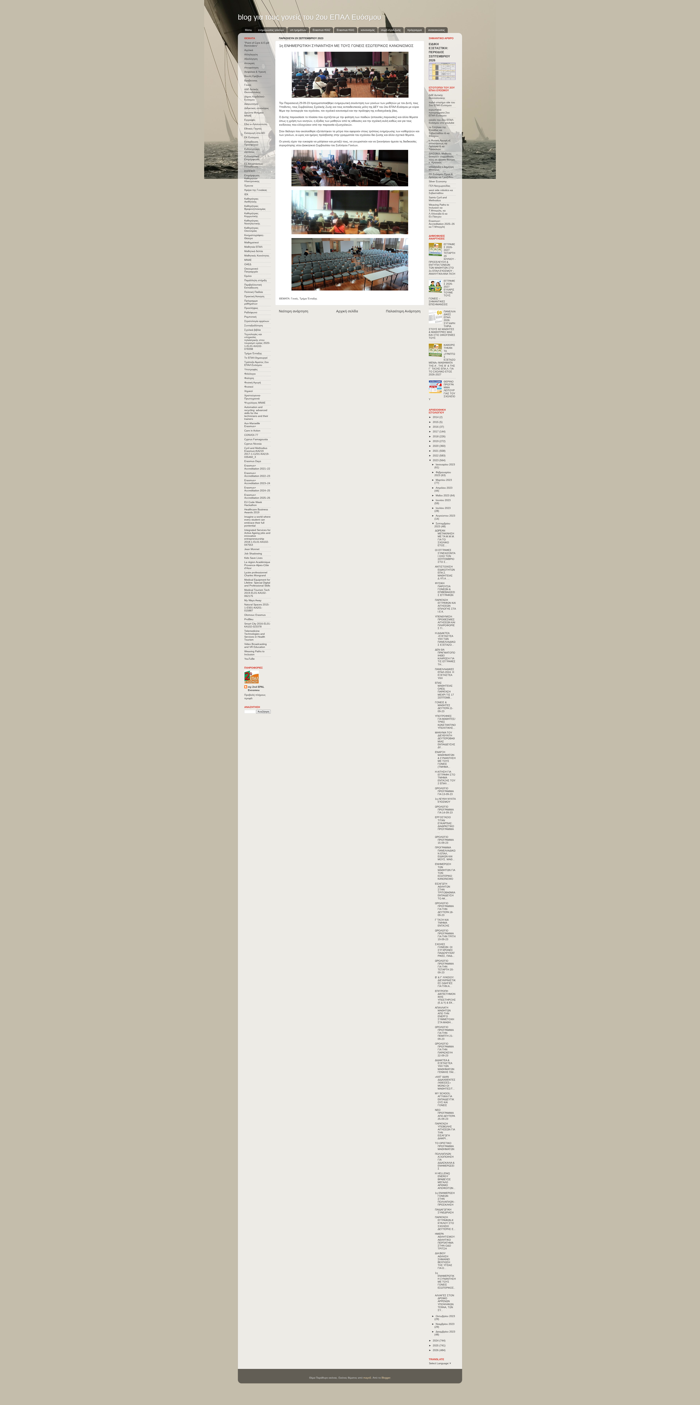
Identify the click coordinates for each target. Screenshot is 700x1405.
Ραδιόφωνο (250, 312)
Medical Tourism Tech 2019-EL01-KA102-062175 (257, 593)
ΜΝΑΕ (248, 260)
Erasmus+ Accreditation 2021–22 (257, 467)
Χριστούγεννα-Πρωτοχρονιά (252, 397)
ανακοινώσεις (436, 30)
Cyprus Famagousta (256, 439)
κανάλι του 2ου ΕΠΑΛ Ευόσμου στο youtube (441, 121)
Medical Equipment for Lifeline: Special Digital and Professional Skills (257, 582)
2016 (436, 426)
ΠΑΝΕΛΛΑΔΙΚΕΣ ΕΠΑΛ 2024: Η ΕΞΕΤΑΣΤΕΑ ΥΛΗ (444, 674)
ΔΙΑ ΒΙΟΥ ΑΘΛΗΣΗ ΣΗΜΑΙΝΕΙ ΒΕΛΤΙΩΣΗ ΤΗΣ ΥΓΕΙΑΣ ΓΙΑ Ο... (443, 1260)
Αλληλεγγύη (251, 54)
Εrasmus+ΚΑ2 (321, 30)
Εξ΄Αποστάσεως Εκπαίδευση (253, 165)
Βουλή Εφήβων (253, 76)
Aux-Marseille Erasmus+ (252, 425)
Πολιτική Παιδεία (253, 292)
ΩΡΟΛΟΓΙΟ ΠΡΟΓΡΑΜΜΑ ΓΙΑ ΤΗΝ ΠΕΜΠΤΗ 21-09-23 (444, 1033)
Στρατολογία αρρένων (256, 321)
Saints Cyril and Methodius (438, 199)
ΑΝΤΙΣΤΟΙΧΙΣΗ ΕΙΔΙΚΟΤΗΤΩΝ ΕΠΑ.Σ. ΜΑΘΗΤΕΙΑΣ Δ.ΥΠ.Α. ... (445, 572)
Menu (248, 30)
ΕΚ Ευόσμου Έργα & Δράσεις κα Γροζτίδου (441, 175)
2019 (436, 441)
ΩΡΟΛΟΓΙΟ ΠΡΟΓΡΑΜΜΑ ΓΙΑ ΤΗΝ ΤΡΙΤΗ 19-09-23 (445, 935)
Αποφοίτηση (251, 67)
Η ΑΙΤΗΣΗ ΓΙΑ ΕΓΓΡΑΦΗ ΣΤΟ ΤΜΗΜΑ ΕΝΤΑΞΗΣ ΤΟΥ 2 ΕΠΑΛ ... (445, 777)
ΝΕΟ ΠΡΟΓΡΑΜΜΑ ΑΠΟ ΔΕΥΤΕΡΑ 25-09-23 (445, 1114)
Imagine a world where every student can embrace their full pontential (257, 521)
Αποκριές (249, 63)
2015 (436, 422)
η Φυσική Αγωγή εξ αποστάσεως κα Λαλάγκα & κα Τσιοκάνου (439, 145)
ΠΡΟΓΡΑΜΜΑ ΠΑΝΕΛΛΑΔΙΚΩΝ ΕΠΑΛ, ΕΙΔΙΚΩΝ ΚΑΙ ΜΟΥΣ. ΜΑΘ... (445, 853)
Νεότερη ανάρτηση (293, 311)
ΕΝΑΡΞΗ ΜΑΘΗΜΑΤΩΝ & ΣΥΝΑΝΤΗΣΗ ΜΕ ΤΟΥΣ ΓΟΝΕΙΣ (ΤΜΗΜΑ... (445, 759)
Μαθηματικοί (251, 242)
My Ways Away (252, 600)
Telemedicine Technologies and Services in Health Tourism (254, 635)
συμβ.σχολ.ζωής (391, 30)
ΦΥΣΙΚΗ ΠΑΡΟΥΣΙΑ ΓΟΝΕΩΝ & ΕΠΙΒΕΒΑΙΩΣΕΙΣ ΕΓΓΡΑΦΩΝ (445, 589)
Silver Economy (438, 181)
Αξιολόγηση (251, 59)
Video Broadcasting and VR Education (255, 645)
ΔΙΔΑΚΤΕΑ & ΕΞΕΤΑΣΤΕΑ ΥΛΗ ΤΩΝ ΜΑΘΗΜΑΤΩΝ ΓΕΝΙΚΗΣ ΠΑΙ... (445, 1066)
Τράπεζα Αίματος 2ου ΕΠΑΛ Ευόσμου (256, 363)
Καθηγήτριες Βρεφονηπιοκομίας (255, 207)
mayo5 (367, 1377)
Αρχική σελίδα (347, 311)
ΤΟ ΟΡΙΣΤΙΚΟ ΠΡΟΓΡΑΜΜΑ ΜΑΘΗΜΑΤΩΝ (444, 1146)
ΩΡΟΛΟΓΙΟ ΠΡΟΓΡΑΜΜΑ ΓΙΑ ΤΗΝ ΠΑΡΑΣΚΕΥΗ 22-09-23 (444, 1049)
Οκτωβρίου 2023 (445, 1316)
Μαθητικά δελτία (253, 251)
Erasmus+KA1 (345, 30)
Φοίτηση (249, 378)
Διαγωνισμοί (251, 104)
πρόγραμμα (414, 30)
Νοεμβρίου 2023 (445, 1324)
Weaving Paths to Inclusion (254, 653)
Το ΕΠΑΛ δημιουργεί (255, 357)
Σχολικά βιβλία (252, 330)
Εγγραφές (249, 120)
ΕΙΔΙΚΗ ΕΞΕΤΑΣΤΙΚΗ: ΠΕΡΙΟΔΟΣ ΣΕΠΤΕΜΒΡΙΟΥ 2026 (439, 52)
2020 (436, 446)
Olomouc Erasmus (255, 615)
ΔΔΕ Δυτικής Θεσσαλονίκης (252, 91)
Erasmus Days (252, 461)
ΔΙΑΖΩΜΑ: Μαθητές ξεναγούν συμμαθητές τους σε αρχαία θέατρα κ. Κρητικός (442, 158)
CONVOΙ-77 (251, 435)
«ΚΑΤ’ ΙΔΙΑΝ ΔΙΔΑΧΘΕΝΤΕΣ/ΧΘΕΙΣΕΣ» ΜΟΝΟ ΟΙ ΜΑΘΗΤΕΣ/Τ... (445, 1083)
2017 (436, 431)
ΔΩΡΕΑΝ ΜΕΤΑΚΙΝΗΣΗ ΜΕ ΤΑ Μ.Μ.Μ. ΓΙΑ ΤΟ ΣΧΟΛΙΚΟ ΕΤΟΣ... (445, 538)
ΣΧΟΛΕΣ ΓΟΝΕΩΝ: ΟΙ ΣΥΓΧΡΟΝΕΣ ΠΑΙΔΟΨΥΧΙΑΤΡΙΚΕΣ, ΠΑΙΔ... (445, 950)
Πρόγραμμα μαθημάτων (251, 302)
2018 (436, 436)
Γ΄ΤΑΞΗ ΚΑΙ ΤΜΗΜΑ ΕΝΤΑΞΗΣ (442, 923)
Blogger (386, 1377)
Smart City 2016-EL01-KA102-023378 (257, 625)
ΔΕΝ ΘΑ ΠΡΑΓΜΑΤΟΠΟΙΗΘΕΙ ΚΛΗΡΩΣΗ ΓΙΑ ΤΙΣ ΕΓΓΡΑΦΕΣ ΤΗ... (445, 657)
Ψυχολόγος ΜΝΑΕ (254, 402)
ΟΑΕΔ (247, 264)
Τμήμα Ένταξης (308, 298)
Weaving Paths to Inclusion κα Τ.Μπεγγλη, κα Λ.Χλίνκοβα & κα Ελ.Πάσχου (439, 210)
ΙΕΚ (246, 194)
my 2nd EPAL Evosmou (256, 689)
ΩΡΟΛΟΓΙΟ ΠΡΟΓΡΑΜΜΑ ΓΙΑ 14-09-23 (444, 809)
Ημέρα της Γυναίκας (255, 190)
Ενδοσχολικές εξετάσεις (252, 150)
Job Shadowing (253, 553)
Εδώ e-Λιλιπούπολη (255, 124)
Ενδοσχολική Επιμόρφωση (251, 158)
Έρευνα (248, 185)
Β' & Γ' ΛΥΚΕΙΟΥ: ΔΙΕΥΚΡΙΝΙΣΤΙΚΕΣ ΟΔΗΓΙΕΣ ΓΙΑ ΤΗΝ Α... (445, 982)
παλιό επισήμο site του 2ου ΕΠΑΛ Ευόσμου (442, 104)
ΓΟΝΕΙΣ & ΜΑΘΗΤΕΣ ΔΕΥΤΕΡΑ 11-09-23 (444, 707)
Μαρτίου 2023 (444, 480)
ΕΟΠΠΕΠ (249, 171)
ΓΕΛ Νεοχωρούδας (439, 186)
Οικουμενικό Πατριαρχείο (251, 270)
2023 (436, 460)
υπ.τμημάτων (298, 30)
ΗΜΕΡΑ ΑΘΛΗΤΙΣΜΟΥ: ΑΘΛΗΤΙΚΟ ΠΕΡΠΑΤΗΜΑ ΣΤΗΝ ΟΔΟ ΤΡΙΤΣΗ (445, 1241)
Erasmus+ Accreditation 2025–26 (257, 496)
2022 (436, 455)
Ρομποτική (250, 316)
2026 (436, 1350)
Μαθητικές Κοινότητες (256, 255)
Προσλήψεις (251, 308)
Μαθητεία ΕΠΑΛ (253, 247)
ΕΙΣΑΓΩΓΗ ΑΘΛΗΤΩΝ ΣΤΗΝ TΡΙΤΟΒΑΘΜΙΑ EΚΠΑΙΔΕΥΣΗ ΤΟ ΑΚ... (445, 891)
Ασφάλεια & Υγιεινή (255, 71)
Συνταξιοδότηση (253, 325)
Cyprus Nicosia (253, 443)
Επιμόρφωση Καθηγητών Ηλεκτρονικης (252, 178)
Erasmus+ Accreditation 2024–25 (257, 489)
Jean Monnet (251, 549)
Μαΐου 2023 (443, 495)
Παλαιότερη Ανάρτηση (403, 311)
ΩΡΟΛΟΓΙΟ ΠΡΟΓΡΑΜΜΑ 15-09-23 (444, 840)
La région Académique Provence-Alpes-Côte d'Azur (257, 565)
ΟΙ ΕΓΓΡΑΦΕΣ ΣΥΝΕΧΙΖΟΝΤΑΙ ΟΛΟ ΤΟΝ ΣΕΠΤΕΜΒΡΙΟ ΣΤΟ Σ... (445, 556)
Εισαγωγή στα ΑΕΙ (254, 133)
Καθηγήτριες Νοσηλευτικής (252, 222)
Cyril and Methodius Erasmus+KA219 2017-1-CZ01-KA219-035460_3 (256, 452)
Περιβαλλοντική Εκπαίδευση (253, 286)
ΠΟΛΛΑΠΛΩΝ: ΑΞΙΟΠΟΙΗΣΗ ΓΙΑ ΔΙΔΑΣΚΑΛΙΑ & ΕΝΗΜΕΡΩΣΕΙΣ (444, 1161)
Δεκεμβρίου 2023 (445, 1331)
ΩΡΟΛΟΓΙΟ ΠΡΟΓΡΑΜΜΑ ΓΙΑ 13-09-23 (444, 791)
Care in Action (252, 430)
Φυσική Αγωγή (252, 382)
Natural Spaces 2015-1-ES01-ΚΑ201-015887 (256, 607)
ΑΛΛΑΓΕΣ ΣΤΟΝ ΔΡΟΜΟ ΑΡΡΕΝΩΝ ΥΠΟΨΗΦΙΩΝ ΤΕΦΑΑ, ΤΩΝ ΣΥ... (444, 1303)
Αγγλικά (248, 50)
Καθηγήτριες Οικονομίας (251, 229)
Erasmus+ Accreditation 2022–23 (257, 474)
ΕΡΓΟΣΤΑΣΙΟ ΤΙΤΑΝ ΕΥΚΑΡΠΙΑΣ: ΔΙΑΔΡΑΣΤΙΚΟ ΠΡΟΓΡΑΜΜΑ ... (444, 824)
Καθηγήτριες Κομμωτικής (251, 215)
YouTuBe (249, 659)
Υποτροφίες (251, 369)
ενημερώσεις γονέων (271, 30)
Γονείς (294, 298)
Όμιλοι (248, 276)
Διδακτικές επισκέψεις (256, 108)
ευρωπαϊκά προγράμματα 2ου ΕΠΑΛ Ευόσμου (439, 112)
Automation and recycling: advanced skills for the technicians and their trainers (256, 413)
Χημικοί (248, 391)
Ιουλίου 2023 (443, 508)
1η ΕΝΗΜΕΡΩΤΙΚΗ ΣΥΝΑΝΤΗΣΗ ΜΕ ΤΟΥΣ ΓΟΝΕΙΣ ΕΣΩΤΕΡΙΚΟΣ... (445, 1282)
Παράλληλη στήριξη (255, 280)
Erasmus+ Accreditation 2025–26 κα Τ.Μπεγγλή (442, 224)
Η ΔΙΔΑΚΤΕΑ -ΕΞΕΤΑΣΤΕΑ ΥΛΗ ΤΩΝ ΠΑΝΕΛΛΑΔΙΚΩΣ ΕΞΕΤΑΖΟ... (445, 639)
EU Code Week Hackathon (253, 504)
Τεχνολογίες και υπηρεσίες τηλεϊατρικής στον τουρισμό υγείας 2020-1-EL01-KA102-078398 (257, 341)
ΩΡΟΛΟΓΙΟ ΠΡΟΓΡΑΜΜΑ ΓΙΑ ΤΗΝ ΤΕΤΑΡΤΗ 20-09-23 (444, 966)
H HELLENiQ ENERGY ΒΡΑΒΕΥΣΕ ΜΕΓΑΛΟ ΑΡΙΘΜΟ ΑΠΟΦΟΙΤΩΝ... (445, 1181)
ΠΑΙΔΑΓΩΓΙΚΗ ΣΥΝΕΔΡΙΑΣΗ (444, 1211)
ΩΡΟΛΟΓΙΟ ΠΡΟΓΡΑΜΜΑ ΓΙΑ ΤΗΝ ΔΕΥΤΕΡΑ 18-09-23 (444, 909)
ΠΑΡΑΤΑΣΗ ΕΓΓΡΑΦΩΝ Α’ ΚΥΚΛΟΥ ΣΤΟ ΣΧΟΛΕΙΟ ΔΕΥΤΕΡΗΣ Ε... (445, 1223)
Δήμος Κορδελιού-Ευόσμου (254, 98)
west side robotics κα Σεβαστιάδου (441, 192)
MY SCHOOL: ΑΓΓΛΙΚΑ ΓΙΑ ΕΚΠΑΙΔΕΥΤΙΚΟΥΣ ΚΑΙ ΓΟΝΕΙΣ (444, 1099)
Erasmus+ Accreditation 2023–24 (257, 482)
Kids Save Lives (253, 558)
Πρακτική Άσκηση (254, 296)
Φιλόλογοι (250, 373)
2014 (436, 417)
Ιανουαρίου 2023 (445, 464)
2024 (436, 1340)
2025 (436, 1345)
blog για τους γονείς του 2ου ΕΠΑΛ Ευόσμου (309, 17)
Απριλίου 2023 (444, 487)
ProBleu (248, 619)
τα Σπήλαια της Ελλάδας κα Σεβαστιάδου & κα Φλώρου (439, 132)
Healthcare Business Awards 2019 (256, 511)
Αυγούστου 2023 (445, 515)
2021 (436, 451)
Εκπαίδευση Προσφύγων (251, 143)
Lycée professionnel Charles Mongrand (255, 574)
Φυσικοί (248, 386)
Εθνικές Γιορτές (253, 128)
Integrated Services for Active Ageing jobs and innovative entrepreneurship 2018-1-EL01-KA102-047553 (257, 537)
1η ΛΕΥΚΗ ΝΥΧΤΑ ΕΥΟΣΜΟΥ (445, 800)
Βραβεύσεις (250, 80)
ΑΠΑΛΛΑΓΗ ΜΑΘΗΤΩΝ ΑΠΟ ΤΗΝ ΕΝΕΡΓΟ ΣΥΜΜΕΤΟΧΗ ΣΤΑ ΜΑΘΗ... (444, 1015)
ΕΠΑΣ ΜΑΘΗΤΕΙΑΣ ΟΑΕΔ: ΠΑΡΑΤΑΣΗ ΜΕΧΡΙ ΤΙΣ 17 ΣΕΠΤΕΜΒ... (444, 690)
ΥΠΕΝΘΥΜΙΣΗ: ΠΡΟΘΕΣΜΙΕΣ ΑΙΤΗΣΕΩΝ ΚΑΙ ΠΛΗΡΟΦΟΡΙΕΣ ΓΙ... (445, 622)
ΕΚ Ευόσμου (251, 137)
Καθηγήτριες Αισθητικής (251, 200)
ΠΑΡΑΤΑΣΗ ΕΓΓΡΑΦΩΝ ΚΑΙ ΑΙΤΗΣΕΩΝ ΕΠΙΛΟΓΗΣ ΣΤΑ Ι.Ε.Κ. (445, 606)
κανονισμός (368, 30)
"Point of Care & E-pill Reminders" (256, 44)
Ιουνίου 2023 (443, 500)
